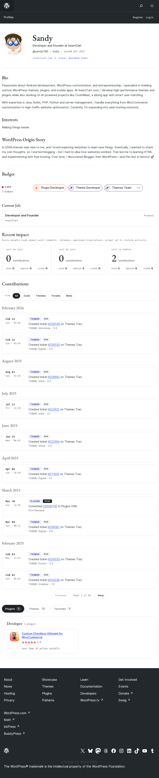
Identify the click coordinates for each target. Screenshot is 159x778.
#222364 (54, 441)
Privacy (9, 700)
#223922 (53, 409)
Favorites (62, 608)
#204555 (54, 559)
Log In (149, 17)
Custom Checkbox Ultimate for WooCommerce (42, 635)
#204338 (54, 580)
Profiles (9, 17)
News (8, 686)
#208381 (54, 527)
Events (123, 686)
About (8, 680)
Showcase (49, 680)
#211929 (53, 474)
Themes (41, 295)
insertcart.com (43, 58)
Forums (56, 295)
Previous (61, 595)
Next (101, 595)
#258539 (54, 324)
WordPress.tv (91, 700)
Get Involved (127, 680)
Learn (84, 680)
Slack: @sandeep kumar (73, 58)
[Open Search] (141, 6)
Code (27, 295)
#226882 (54, 377)
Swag (124, 700)
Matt (9, 720)
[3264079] (50, 506)
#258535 (54, 344)
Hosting (9, 693)
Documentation (91, 686)
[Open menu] (153, 6)
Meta (69, 295)
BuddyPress (14, 733)
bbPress (12, 727)
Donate (125, 693)
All (16, 295)
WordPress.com (17, 713)
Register (138, 17)
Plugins (12, 608)
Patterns (48, 700)
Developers (88, 693)
